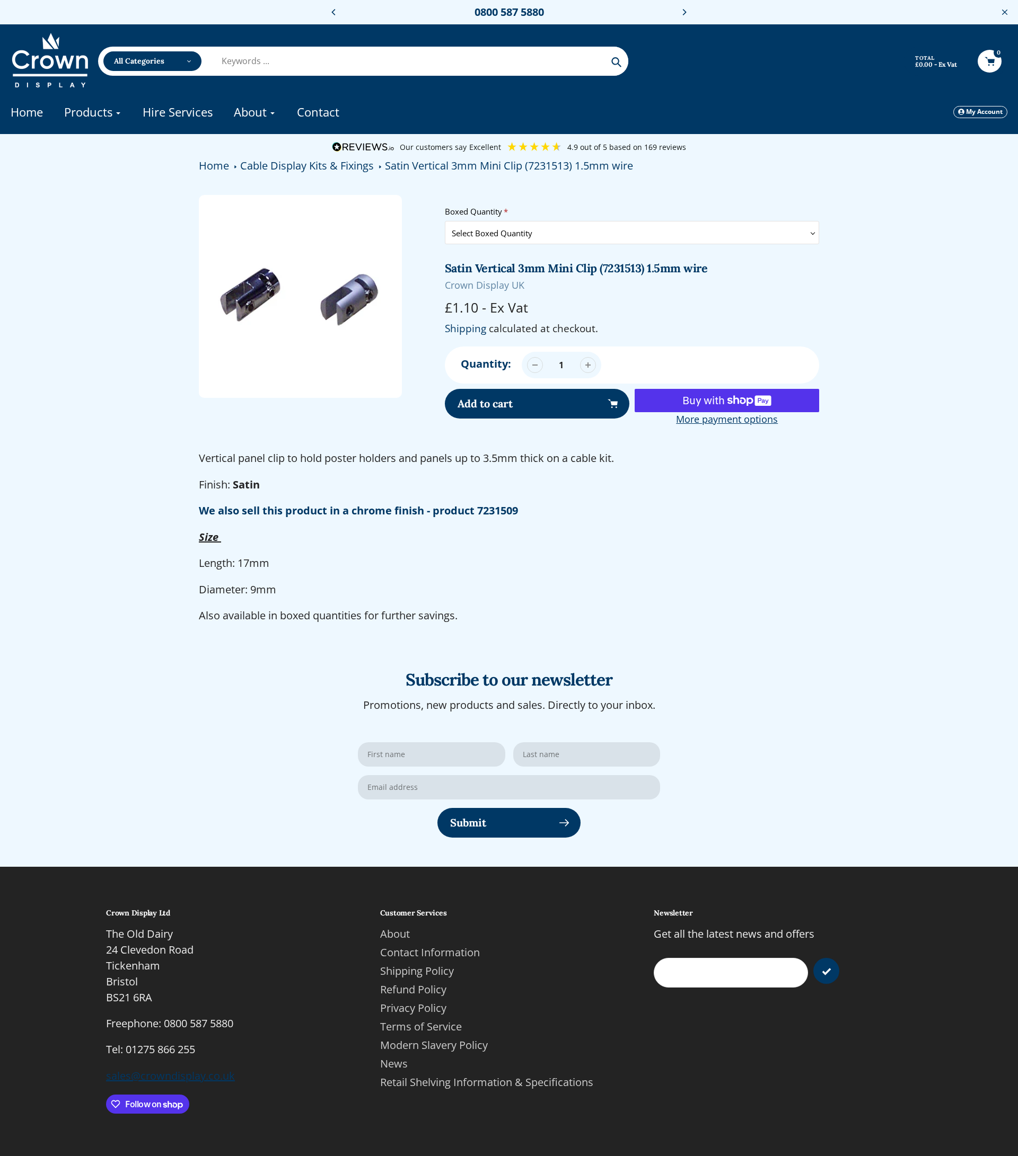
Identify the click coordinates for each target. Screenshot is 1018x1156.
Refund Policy (413, 989)
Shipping (465, 328)
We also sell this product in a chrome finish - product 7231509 (358, 510)
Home (214, 165)
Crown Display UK (484, 285)
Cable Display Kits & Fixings (307, 165)
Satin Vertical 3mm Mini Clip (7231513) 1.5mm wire (509, 165)
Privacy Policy (413, 1008)
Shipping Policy (417, 971)
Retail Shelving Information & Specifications (486, 1082)
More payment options (727, 419)
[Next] (684, 12)
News (394, 1063)
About (395, 934)
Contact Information (430, 952)
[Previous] (334, 12)
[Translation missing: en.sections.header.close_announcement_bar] (1004, 12)
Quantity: (486, 364)
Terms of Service (421, 1026)
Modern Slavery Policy (434, 1045)
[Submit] (826, 971)
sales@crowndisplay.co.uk (170, 1076)
